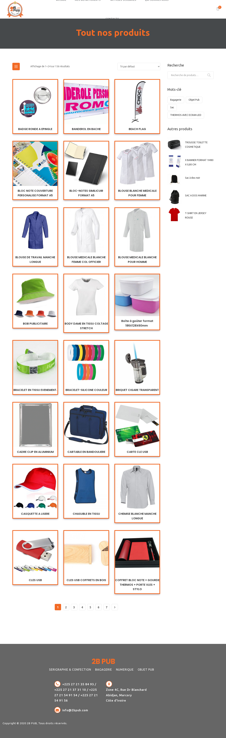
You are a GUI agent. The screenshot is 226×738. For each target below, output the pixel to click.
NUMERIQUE (125, 669)
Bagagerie (175, 99)
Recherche (209, 75)
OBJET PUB (146, 669)
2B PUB (32, 723)
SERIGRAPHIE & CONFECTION (70, 669)
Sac (172, 107)
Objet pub (194, 99)
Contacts (112, 18)
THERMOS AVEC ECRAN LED (185, 115)
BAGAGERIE (103, 669)
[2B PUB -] (15, 9)
